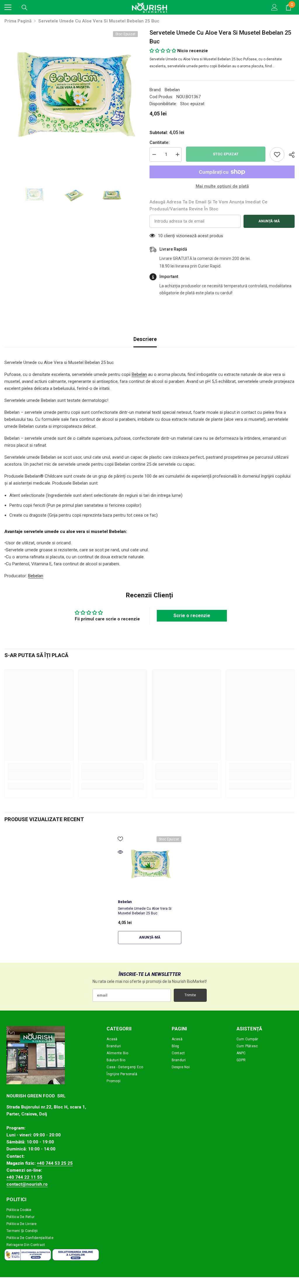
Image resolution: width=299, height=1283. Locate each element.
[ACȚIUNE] (289, 155)
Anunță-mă (269, 221)
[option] (72, 96)
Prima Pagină (18, 21)
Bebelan (172, 89)
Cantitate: (160, 142)
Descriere (145, 339)
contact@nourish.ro (27, 1184)
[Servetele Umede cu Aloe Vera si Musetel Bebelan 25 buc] (149, 864)
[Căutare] (24, 7)
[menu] (7, 7)
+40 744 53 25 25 (55, 1163)
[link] (39, 775)
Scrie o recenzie (191, 615)
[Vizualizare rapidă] (120, 852)
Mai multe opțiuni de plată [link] (222, 186)
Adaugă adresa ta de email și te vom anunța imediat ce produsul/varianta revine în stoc (208, 205)
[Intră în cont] (274, 7)
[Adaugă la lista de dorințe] (277, 154)
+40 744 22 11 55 (24, 1177)
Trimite (190, 995)
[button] (163, 50)
